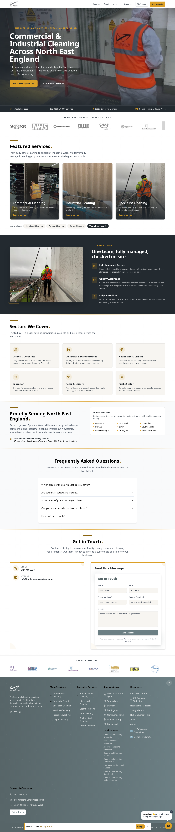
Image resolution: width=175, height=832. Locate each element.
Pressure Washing (60, 714)
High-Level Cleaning (83, 703)
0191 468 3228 (28, 569)
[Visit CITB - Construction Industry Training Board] (18, 125)
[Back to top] (169, 683)
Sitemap (153, 827)
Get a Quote (157, 4)
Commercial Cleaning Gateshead (113, 772)
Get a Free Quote (21, 83)
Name (100, 585)
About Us (134, 724)
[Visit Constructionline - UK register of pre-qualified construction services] (83, 125)
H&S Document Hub (140, 714)
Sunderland (112, 701)
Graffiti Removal (86, 708)
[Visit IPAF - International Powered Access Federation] (127, 125)
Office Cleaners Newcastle (110, 741)
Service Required (136, 597)
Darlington (112, 710)
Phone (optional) (105, 597)
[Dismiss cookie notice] (147, 826)
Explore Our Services (53, 83)
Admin (162, 827)
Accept (140, 826)
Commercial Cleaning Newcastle (113, 735)
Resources (128, 4)
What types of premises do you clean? (62, 500)
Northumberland (115, 714)
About (106, 4)
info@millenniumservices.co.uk (37, 579)
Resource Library (138, 693)
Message (102, 609)
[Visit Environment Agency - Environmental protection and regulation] (61, 125)
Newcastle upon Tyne (115, 695)
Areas (115, 4)
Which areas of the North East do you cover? (65, 484)
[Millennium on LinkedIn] (20, 712)
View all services (96, 226)
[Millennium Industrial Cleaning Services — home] (14, 4)
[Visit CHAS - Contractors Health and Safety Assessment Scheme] (39, 125)
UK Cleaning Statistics (139, 699)
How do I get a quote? (53, 516)
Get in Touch (18, 812)
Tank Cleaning (85, 713)
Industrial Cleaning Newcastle (112, 748)
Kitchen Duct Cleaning (84, 719)
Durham (111, 705)
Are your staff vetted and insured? (59, 492)
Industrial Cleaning (60, 701)
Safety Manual (137, 710)
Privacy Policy (46, 826)
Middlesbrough (114, 719)
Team (133, 719)
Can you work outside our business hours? (64, 508)
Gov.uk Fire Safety (140, 736)
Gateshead (112, 724)
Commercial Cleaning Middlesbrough (113, 778)
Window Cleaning (56, 226)
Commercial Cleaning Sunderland (113, 760)
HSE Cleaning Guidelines (138, 731)
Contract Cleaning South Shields (114, 766)
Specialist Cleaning (60, 705)
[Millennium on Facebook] (11, 712)
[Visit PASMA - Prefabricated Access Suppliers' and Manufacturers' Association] (105, 125)
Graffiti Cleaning (86, 725)
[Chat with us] (168, 825)
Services (96, 4)
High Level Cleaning (34, 226)
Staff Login (141, 4)
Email (131, 585)
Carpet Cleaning (77, 226)
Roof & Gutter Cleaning (85, 695)
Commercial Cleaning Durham (113, 754)
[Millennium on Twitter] (15, 712)
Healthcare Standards (140, 705)
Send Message (128, 633)
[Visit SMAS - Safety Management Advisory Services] (148, 125)
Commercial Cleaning (57, 695)
